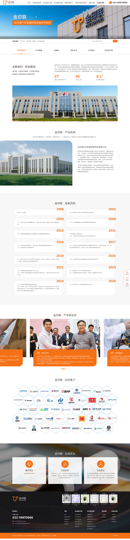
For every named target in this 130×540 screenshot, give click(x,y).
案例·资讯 (92, 3)
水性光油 (22, 41)
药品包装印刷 (78, 517)
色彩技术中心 (90, 524)
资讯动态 (66, 524)
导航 (65, 511)
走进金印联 (100, 2)
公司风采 (91, 50)
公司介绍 (113, 514)
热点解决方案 (47, 3)
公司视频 (38, 50)
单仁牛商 (116, 535)
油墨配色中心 (90, 517)
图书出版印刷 (78, 514)
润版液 (34, 41)
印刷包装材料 (37, 3)
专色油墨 (28, 41)
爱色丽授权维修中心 (91, 526)
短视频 (56, 50)
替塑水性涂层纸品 (81, 3)
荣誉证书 (73, 50)
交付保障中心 (90, 528)
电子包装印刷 (78, 521)
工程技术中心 (90, 521)
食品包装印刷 (41, 41)
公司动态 (104, 514)
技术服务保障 (58, 3)
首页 (29, 3)
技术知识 (104, 517)
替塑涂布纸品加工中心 (92, 519)
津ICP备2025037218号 (46, 535)
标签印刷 (77, 526)
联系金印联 (109, 50)
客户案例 (66, 521)
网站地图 (54, 535)
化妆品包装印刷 (78, 524)
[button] (96, 338)
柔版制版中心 (69, 3)
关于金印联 (115, 37)
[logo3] (19, 499)
